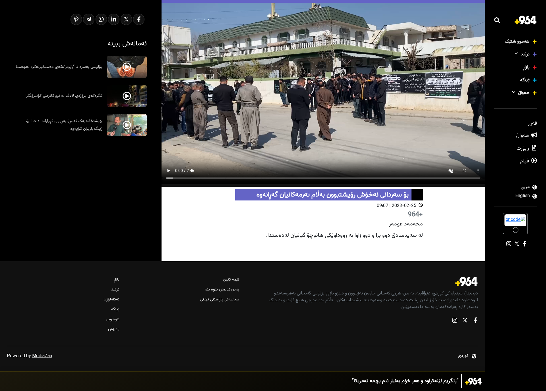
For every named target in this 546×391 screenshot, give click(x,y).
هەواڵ (524, 93)
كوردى (463, 355)
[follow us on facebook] (475, 321)
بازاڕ (526, 67)
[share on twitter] (126, 19)
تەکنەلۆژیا (111, 300)
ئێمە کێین (231, 280)
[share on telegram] (88, 19)
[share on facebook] (138, 19)
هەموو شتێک (517, 41)
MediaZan (42, 356)
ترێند (525, 54)
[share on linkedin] (113, 19)
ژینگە (525, 80)
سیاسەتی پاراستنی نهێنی (219, 300)
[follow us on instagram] (455, 321)
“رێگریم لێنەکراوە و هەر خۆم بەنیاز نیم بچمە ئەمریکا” (405, 381)
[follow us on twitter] (465, 321)
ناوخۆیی (112, 320)
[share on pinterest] (76, 19)
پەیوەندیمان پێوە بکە (222, 290)
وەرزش (113, 330)
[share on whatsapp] (101, 19)
